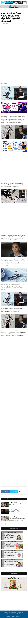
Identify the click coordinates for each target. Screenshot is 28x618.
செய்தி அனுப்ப (20, 612)
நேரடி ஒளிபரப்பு (13, 612)
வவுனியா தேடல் (7, 612)
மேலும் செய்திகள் (19, 498)
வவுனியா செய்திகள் (17, 613)
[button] (2, 6)
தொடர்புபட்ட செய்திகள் (10, 498)
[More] (19, 491)
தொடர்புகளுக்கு (10, 613)
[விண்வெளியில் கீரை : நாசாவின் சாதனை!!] (5, 504)
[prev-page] (2, 524)
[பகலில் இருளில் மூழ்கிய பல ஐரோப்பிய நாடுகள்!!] (5, 511)
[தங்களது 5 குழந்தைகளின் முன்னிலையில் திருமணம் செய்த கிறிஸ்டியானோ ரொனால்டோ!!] (5, 518)
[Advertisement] (14, 39)
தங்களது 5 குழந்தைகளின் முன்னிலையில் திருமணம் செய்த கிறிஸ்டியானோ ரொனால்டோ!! (17, 518)
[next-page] (5, 524)
